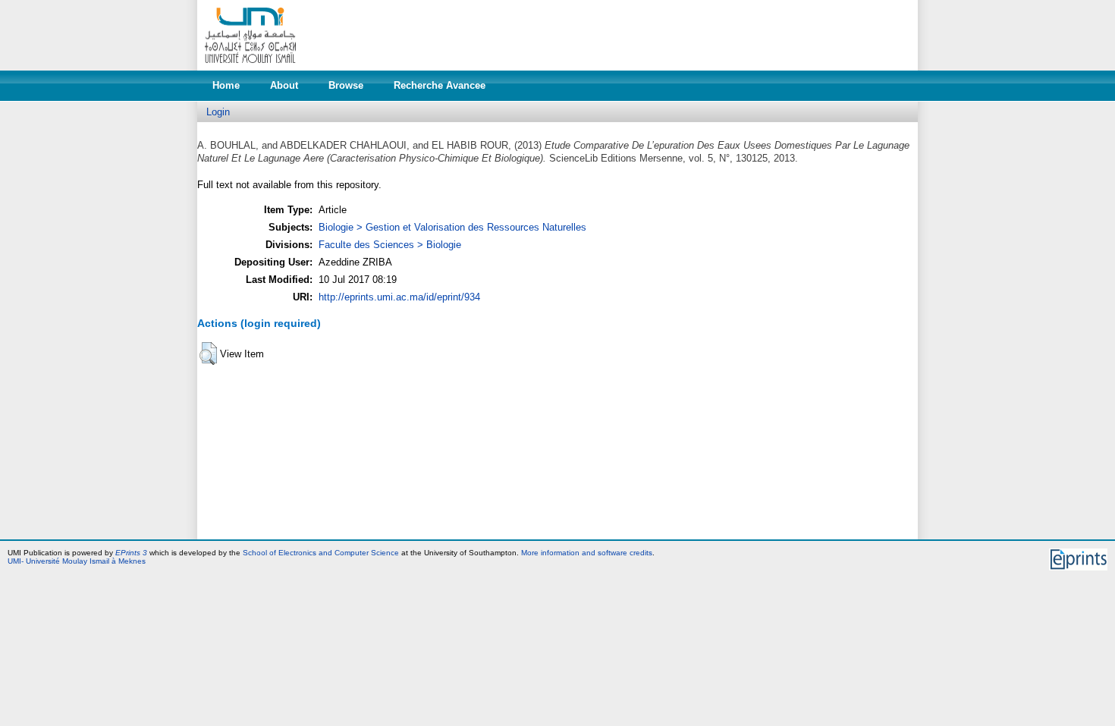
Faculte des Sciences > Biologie (390, 244)
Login (218, 112)
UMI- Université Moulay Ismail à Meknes (77, 561)
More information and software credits (586, 552)
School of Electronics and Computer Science (321, 552)
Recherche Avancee (439, 85)
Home (226, 85)
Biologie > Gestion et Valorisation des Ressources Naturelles (452, 227)
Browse (345, 85)
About (284, 85)
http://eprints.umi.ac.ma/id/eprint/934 (399, 297)
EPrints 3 (131, 552)
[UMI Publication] (250, 67)
